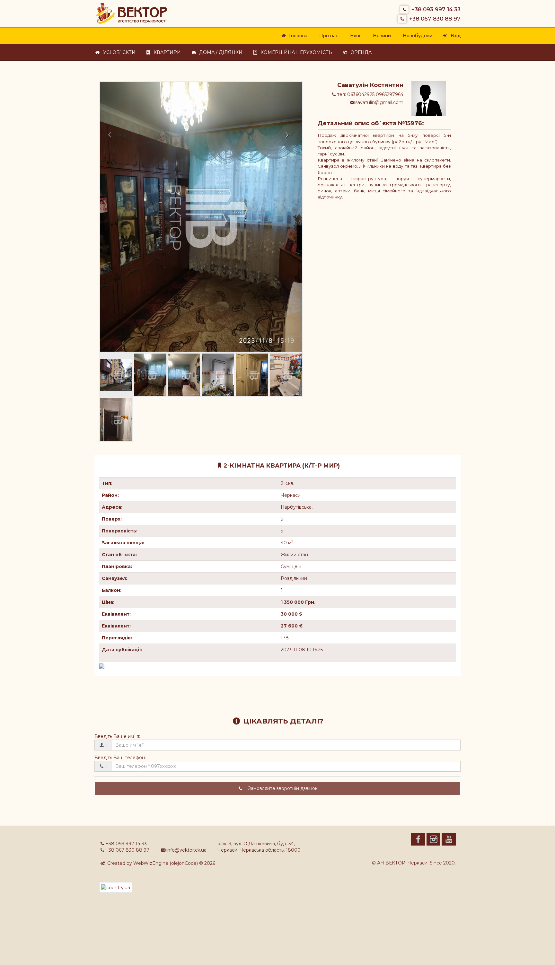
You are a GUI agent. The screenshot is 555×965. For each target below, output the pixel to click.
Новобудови (416, 36)
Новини (381, 36)
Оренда (360, 52)
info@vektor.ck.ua (186, 850)
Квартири (166, 52)
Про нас (327, 36)
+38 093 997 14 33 (436, 9)
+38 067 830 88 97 (435, 18)
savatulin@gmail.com (379, 102)
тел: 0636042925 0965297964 (370, 94)
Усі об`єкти (118, 52)
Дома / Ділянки (219, 52)
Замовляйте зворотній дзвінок (282, 788)
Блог (354, 36)
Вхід (454, 36)
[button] (115, 217)
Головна (297, 36)
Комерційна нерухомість (295, 52)
